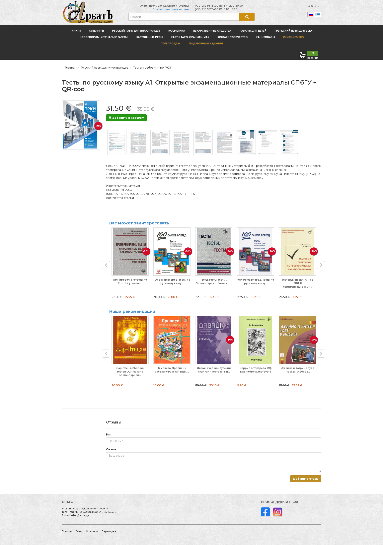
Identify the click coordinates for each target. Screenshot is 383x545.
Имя (109, 434)
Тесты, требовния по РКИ (152, 67)
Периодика (109, 531)
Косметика (176, 30)
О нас (79, 531)
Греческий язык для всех (293, 30)
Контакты (92, 531)
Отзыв (111, 449)
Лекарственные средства (212, 30)
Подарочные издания (205, 43)
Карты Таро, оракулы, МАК (190, 37)
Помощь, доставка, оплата (171, 9)
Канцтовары (265, 37)
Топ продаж (170, 43)
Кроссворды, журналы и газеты (104, 37)
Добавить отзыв (306, 478)
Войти (314, 6)
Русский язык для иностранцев (136, 30)
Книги (76, 30)
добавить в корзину (128, 118)
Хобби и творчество (232, 37)
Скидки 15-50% (293, 37)
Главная (70, 67)
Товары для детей (253, 30)
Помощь (67, 531)
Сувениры (96, 30)
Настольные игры (149, 37)
